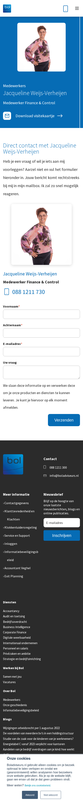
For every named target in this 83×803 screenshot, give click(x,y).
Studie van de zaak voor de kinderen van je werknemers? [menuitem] (38, 739)
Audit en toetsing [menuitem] (14, 616)
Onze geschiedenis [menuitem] (15, 705)
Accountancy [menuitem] (11, 611)
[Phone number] (65, 8)
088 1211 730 (28, 292)
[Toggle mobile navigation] (77, 8)
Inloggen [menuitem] (10, 544)
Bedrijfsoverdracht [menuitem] (15, 622)
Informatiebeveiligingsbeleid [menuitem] (21, 710)
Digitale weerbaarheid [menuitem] (17, 637)
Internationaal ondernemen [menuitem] (20, 643)
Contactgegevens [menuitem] (16, 503)
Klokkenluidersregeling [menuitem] (20, 527)
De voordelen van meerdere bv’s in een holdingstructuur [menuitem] (38, 733)
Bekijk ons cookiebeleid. (38, 785)
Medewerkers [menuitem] (11, 700)
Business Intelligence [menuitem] (16, 627)
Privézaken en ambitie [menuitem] (17, 654)
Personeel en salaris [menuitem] (15, 648)
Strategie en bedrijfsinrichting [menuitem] (22, 659)
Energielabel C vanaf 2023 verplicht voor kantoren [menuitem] (34, 744)
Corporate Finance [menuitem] (14, 632)
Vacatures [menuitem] (9, 682)
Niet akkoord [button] (51, 794)
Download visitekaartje (35, 115)
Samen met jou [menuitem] (12, 676)
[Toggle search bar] (55, 8)
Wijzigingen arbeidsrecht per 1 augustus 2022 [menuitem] (31, 728)
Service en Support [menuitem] (17, 535)
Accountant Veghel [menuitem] (17, 568)
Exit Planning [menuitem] (13, 576)
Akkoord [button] (29, 794)
